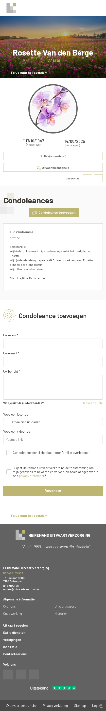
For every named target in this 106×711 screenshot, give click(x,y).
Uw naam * (10, 335)
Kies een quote (93, 402)
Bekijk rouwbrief (53, 156)
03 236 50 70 (11, 586)
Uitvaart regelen (15, 625)
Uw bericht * (11, 371)
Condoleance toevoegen (56, 212)
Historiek (61, 613)
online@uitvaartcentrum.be (21, 589)
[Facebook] (87, 178)
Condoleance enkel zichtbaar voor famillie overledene (50, 453)
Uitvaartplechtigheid (55, 167)
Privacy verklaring (55, 706)
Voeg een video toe (16, 431)
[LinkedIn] (98, 178)
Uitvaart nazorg (65, 606)
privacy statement (31, 476)
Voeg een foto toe (15, 414)
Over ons (9, 606)
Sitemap (80, 706)
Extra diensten (14, 632)
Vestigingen (12, 640)
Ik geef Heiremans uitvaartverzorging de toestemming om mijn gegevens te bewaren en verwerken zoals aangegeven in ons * (55, 472)
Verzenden (53, 491)
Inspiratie (10, 647)
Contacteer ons (15, 654)
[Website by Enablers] (101, 706)
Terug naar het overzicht (29, 73)
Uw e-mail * (11, 353)
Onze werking (12, 613)
